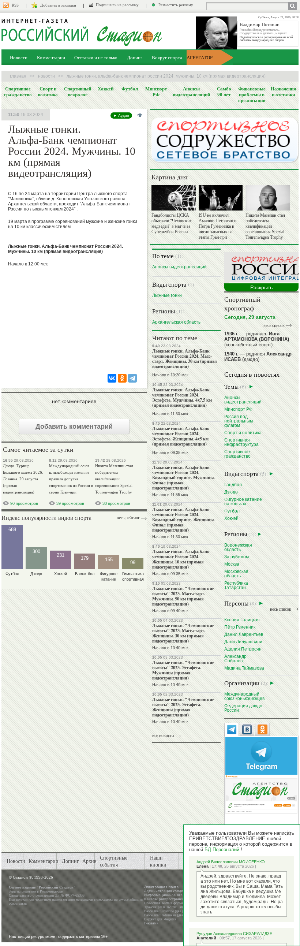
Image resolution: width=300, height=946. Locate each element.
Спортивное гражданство (18, 91)
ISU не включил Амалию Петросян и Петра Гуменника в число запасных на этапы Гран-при (217, 226)
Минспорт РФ (156, 91)
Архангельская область (176, 322)
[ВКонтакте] (112, 378)
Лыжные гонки (167, 295)
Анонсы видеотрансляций (191, 91)
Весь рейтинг (128, 517)
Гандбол (233, 484)
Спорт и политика (48, 91)
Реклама (151, 923)
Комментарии (51, 57)
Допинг (134, 57)
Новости (18, 57)
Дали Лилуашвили (243, 641)
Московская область (236, 573)
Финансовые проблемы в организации (252, 94)
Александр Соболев (235, 658)
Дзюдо (231, 491)
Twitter (171, 907)
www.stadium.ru (131, 899)
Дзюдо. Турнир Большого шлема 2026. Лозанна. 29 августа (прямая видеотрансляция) (23, 478)
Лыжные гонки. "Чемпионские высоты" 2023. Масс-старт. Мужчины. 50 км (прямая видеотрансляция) (183, 596)
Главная (18, 76)
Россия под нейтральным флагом (238, 421)
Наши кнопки (158, 861)
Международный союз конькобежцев (244, 696)
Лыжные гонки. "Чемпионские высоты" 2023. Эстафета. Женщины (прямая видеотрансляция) (183, 707)
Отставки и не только (95, 57)
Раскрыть (261, 287)
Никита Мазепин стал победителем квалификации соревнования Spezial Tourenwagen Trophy (114, 478)
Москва (231, 564)
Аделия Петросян (243, 649)
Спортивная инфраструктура (241, 442)
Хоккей (105, 89)
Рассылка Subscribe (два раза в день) (172, 911)
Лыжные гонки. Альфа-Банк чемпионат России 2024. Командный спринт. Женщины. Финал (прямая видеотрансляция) (183, 519)
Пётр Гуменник (239, 627)
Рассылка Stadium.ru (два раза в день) (173, 915)
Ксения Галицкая (242, 619)
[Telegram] (132, 378)
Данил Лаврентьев (243, 634)
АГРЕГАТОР (200, 57)
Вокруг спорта (167, 57)
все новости (163, 735)
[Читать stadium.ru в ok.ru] (261, 794)
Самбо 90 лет (224, 91)
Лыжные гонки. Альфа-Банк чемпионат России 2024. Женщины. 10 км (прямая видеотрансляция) (181, 559)
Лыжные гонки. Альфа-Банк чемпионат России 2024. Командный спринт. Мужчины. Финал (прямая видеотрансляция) (183, 477)
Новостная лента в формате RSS (169, 903)
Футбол (129, 89)
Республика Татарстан (236, 585)
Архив (89, 860)
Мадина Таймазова (244, 668)
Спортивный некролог (77, 91)
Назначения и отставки (283, 91)
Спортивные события (113, 861)
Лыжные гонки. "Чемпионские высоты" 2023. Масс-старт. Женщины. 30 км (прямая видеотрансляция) (183, 633)
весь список (274, 325)
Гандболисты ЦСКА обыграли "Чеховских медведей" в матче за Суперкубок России (171, 223)
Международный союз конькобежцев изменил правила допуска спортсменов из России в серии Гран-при (71, 478)
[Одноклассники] (122, 378)
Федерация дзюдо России (243, 707)
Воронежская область (238, 547)
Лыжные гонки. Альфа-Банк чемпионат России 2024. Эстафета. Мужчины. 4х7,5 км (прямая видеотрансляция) (182, 397)
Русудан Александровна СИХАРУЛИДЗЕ (234, 933)
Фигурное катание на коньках (243, 501)
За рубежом (236, 556)
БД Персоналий (222, 849)
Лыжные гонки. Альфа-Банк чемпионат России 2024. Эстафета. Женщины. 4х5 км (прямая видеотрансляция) (181, 436)
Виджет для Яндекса (160, 919)
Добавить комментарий (74, 426)
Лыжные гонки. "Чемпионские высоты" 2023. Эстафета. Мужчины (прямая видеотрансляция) (183, 670)
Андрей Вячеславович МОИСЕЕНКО (230, 862)
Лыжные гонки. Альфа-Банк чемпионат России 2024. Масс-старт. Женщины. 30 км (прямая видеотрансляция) (184, 358)
